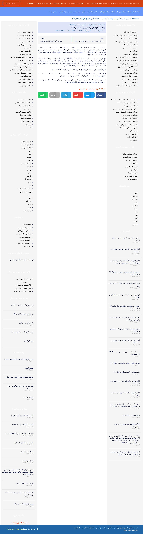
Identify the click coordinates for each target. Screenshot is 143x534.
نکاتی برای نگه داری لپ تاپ (24, 442)
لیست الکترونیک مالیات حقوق (127, 67)
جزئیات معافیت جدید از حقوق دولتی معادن (19, 377)
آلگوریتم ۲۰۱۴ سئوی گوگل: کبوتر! (22, 415)
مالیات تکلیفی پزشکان (130, 82)
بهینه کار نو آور (26, 141)
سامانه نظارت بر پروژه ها (22, 291)
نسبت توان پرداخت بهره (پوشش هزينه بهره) (18, 359)
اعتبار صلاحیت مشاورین (23, 288)
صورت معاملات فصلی (130, 48)
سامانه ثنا (134, 163)
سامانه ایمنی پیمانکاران (129, 118)
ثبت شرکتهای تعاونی (130, 176)
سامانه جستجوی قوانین (129, 154)
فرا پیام (28, 201)
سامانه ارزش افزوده (130, 54)
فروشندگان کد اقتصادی (129, 79)
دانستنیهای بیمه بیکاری (26, 323)
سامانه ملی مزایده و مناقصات (127, 102)
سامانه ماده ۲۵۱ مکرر (130, 45)
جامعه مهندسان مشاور (23, 279)
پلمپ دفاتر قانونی (131, 166)
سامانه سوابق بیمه (25, 41)
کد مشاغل (27, 48)
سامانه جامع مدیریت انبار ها (128, 121)
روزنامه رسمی (132, 170)
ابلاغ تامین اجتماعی (25, 51)
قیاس (29, 204)
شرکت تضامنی (28, 397)
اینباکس (134, 205)
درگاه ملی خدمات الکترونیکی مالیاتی (125, 35)
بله (136, 215)
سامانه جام (133, 140)
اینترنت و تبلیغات (27, 461)
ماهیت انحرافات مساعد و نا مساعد (22, 332)
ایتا (136, 212)
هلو (30, 151)
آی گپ (135, 221)
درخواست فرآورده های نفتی (128, 128)
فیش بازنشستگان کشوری (22, 73)
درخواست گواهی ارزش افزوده (127, 60)
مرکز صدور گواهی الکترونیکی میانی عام (124, 99)
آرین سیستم (27, 210)
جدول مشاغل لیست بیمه (23, 63)
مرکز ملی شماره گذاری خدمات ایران (125, 109)
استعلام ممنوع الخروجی (129, 157)
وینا (30, 198)
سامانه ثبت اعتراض (131, 73)
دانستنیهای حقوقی (25, 237)
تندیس (29, 195)
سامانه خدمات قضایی (130, 160)
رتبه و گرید (76, 11)
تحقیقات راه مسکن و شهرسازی (126, 124)
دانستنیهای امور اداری (106, 11)
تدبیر (29, 154)
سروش (134, 224)
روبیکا (135, 209)
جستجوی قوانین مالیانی (129, 32)
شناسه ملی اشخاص (24, 109)
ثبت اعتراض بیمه (25, 54)
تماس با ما (53, 11)
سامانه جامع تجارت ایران (129, 115)
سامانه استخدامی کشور (23, 102)
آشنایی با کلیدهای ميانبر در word (22, 424)
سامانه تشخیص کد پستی (23, 112)
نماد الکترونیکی (132, 137)
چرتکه (29, 166)
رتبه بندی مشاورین (25, 282)
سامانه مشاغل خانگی (24, 60)
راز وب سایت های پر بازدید (24, 483)
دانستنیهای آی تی (64, 11)
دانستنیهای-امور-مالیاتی (23, 243)
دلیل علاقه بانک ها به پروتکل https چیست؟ (19, 433)
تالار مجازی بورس (131, 134)
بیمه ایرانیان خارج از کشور (22, 67)
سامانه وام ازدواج (25, 85)
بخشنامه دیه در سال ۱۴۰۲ (131, 415)
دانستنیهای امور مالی (122, 11)
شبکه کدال (133, 131)
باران (29, 207)
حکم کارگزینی (28, 341)
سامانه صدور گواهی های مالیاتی (126, 85)
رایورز (29, 170)
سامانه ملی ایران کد (130, 106)
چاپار (135, 202)
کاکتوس (28, 160)
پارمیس (28, 176)
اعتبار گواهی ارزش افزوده (128, 63)
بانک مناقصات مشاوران (23, 285)
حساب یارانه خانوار (25, 79)
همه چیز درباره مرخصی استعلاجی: (22, 305)
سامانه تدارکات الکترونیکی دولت (126, 112)
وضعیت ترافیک (26, 118)
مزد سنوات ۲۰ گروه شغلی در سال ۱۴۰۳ (126, 372)
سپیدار (29, 157)
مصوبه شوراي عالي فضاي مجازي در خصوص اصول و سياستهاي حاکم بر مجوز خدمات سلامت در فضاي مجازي (17, 472)
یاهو (136, 193)
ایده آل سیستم (26, 163)
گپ (136, 218)
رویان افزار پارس (25, 192)
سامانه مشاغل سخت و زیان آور (20, 57)
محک (29, 173)
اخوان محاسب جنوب (24, 188)
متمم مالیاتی (29, 368)
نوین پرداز (28, 179)
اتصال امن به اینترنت (26, 452)
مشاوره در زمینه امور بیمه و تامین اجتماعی (116, 18)
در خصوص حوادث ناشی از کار (23, 314)
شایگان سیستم (26, 148)
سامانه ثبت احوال (25, 115)
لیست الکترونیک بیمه (24, 45)
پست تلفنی (27, 124)
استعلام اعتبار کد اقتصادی (129, 76)
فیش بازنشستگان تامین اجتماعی (20, 70)
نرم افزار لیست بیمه (24, 35)
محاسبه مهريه (132, 179)
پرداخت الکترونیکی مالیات (128, 70)
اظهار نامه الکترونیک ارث (129, 38)
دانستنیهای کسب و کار (89, 11)
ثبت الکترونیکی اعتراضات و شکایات (125, 41)
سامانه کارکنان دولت (24, 99)
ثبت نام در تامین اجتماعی (23, 38)
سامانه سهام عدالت (24, 82)
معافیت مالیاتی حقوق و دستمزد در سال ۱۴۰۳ (125, 363)
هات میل (134, 199)
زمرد (29, 182)
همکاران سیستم (26, 144)
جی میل (134, 196)
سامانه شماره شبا (25, 106)
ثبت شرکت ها (132, 173)
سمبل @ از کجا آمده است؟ (24, 504)
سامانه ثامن (133, 51)
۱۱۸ (29, 128)
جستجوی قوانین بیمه (24, 32)
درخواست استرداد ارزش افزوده (126, 57)
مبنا (30, 185)
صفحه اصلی (136, 11)
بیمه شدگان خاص (25, 76)
